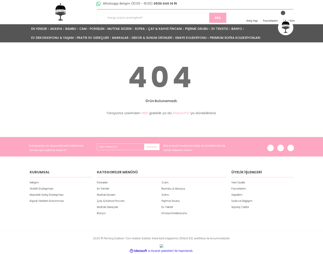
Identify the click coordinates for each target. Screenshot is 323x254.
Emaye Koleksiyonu (174, 213)
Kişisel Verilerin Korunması (47, 201)
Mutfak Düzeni (106, 195)
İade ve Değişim (241, 201)
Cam (165, 182)
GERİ (144, 113)
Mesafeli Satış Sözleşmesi (47, 195)
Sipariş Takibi (240, 207)
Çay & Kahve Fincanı (111, 201)
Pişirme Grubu (171, 201)
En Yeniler (103, 188)
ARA (217, 18)
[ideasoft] (138, 251)
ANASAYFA (180, 113)
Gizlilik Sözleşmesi (41, 188)
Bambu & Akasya (173, 188)
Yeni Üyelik (238, 182)
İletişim (34, 182)
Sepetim (236, 195)
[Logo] (60, 12)
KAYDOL (152, 147)
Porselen (102, 182)
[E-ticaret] (161, 251)
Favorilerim (238, 188)
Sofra (165, 195)
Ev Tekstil (167, 207)
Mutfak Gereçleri (107, 207)
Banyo (101, 213)
